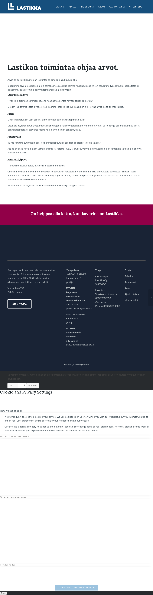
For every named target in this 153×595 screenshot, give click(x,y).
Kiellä (22, 385)
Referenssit (130, 282)
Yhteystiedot (131, 300)
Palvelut (129, 276)
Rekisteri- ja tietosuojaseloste (76, 364)
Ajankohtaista (132, 294)
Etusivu (128, 270)
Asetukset (32, 385)
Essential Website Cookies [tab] (14, 436)
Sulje (3, 593)
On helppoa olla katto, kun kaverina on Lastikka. (76, 214)
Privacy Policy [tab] (7, 564)
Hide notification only (85, 587)
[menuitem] (60, 6)
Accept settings (63, 587)
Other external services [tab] (13, 497)
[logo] (26, 6)
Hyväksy (13, 385)
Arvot (127, 288)
